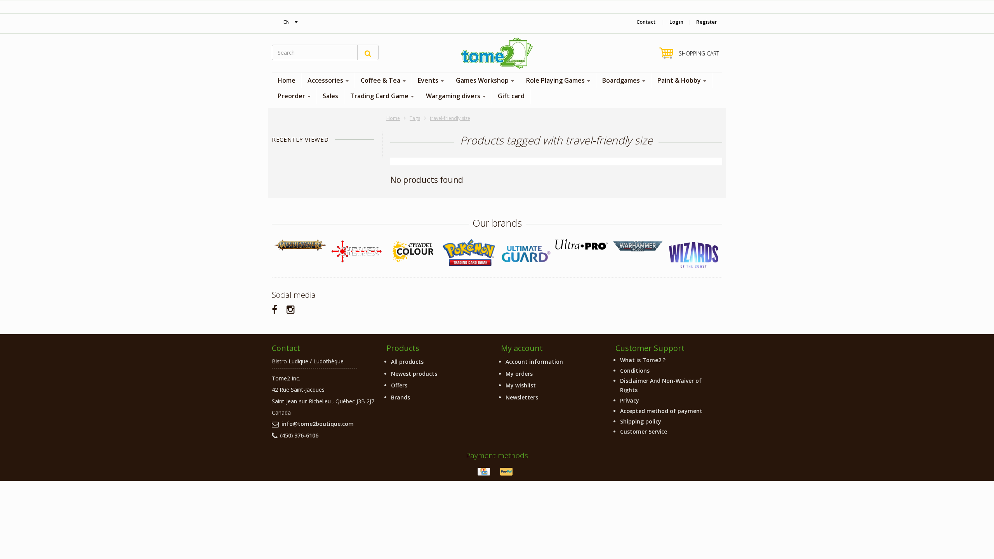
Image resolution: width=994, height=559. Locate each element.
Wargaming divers (454, 96)
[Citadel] (412, 251)
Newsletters (522, 397)
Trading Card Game (380, 96)
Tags (415, 118)
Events (429, 80)
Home (286, 80)
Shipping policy (640, 421)
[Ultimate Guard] (525, 254)
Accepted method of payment (661, 411)
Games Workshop (483, 80)
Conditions (635, 370)
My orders (519, 373)
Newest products (414, 373)
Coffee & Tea (381, 80)
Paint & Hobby (679, 80)
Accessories (326, 80)
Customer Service (643, 431)
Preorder (292, 96)
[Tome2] (497, 53)
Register (706, 21)
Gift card (511, 96)
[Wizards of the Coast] (694, 255)
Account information (534, 361)
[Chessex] (356, 251)
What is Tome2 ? (643, 360)
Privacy (629, 400)
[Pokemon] (469, 252)
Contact (645, 21)
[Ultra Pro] (581, 244)
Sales (330, 96)
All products (407, 361)
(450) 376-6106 (299, 435)
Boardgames (621, 80)
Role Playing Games (556, 80)
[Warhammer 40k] (638, 246)
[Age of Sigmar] (300, 245)
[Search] (368, 52)
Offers (399, 385)
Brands (400, 397)
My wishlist (521, 385)
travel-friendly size (450, 118)
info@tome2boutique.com (318, 423)
